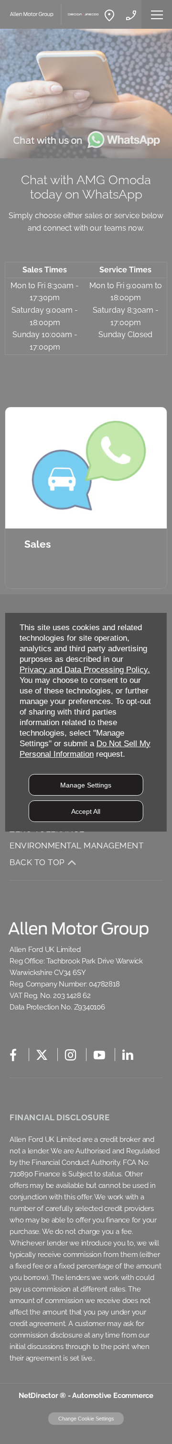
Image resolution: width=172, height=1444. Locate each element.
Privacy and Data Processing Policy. (85, 669)
